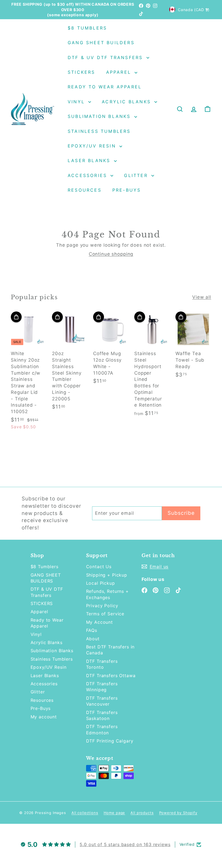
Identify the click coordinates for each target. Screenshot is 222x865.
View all (201, 297)
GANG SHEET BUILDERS (101, 42)
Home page (114, 813)
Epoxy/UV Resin (93, 146)
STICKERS (81, 72)
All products (142, 813)
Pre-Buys (126, 190)
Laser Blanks (90, 160)
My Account (99, 622)
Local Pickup (100, 583)
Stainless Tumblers (99, 131)
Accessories (88, 175)
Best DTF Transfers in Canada (110, 649)
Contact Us (99, 566)
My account (44, 716)
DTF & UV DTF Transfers (106, 57)
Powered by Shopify (178, 813)
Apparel (119, 72)
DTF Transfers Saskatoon (102, 715)
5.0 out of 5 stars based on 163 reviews (125, 844)
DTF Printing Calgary (109, 741)
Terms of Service (105, 613)
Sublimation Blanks (100, 116)
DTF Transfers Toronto (102, 664)
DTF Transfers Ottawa (111, 675)
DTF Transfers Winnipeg (102, 686)
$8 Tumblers (87, 28)
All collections (84, 813)
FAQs (91, 630)
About (93, 638)
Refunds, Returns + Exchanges (107, 594)
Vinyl (77, 101)
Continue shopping (111, 254)
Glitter (137, 175)
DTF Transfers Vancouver (102, 701)
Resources (85, 190)
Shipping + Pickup (106, 575)
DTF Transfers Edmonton (102, 729)
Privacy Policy (102, 605)
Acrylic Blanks (127, 101)
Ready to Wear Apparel (105, 86)
